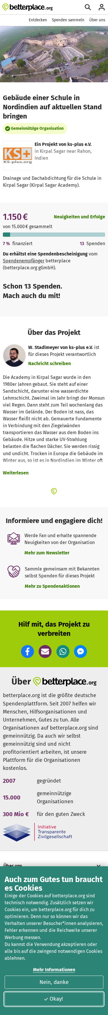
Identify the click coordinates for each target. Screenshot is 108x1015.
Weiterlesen (16, 473)
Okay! (56, 998)
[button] (27, 651)
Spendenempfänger (23, 261)
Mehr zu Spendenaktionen (52, 586)
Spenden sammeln (68, 20)
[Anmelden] (101, 7)
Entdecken (38, 20)
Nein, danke (54, 982)
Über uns (97, 20)
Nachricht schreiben (49, 363)
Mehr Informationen (54, 969)
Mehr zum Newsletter (46, 553)
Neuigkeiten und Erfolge (79, 217)
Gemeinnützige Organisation (37, 128)
